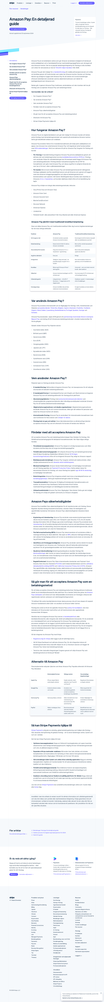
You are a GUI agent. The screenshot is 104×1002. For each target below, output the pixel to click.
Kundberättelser (79, 902)
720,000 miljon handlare (63, 68)
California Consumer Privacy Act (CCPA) (71, 566)
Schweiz (34, 312)
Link (32, 934)
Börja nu (13, 874)
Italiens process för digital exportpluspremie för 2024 (49, 832)
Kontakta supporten (81, 949)
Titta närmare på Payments (61, 874)
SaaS (54, 927)
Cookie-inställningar (80, 925)
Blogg (76, 905)
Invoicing (33, 930)
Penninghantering (58, 923)
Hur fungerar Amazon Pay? (17, 63)
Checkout (34, 911)
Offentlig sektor (57, 950)
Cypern (66, 308)
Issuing (33, 932)
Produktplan (78, 933)
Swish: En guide (38, 835)
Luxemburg (50, 310)
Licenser (77, 920)
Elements (34, 923)
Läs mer (77, 35)
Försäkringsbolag (58, 941)
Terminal (33, 955)
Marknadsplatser (58, 921)
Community (78, 907)
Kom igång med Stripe (17, 29)
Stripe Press (78, 940)
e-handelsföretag (59, 72)
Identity (33, 927)
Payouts (33, 943)
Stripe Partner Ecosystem (60, 963)
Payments (34, 941)
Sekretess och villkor (81, 911)
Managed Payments (37, 937)
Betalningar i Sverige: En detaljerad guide (45, 830)
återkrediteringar (39, 553)
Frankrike (80, 308)
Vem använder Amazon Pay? (17, 69)
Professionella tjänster (59, 948)
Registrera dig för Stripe (41, 639)
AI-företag (56, 930)
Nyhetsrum (78, 938)
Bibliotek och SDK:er (59, 981)
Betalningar (24, 9)
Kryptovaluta (35, 918)
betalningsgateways (40, 478)
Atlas (32, 902)
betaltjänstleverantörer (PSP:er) (73, 157)
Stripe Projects (57, 984)
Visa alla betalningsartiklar (17, 834)
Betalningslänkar (36, 939)
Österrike (54, 308)
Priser (54, 3)
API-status (56, 977)
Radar (33, 946)
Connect (33, 916)
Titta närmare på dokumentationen (80, 873)
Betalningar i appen (58, 918)
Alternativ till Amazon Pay (17, 88)
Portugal (69, 310)
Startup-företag (57, 902)
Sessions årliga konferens (82, 909)
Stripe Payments (37, 730)
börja (36, 787)
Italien (44, 310)
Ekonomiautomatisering (60, 914)
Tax (32, 953)
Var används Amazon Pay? (17, 66)
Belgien (60, 308)
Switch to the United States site (71, 998)
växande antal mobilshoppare (63, 462)
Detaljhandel (56, 953)
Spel (54, 937)
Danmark (73, 308)
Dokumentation (57, 972)
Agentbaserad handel (59, 905)
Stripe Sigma (35, 950)
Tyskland (87, 308)
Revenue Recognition (37, 948)
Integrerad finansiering (59, 911)
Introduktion (13, 60)
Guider (77, 900)
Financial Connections (37, 925)
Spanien (75, 310)
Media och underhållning (60, 943)
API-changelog (57, 979)
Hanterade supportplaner (82, 951)
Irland (39, 310)
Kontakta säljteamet (86, 3)
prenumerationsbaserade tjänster (71, 399)
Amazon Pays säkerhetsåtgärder (15, 78)
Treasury (33, 957)
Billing (33, 907)
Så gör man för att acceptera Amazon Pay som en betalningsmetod (18, 83)
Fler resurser (13, 9)
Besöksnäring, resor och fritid (61, 939)
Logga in (73, 3)
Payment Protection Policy (61, 468)
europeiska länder (43, 308)
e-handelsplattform (70, 616)
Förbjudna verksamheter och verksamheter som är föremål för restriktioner (84, 916)
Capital (33, 909)
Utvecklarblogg (57, 986)
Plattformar (56, 925)
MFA (69, 535)
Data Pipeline (35, 921)
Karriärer (77, 936)
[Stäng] (101, 993)
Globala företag (57, 916)
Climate (33, 914)
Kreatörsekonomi (58, 932)
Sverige (81, 310)
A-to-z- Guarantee (46, 179)
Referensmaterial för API (60, 974)
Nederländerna (60, 310)
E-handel (55, 909)
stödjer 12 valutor (64, 417)
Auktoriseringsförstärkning (39, 905)
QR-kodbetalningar (41, 148)
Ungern (33, 310)
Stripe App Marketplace (60, 961)
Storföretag (56, 900)
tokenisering (37, 524)
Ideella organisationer (59, 946)
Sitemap (77, 922)
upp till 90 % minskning (83, 470)
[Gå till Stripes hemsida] (11, 898)
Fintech (55, 934)
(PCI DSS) (58, 564)
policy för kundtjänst (75, 608)
